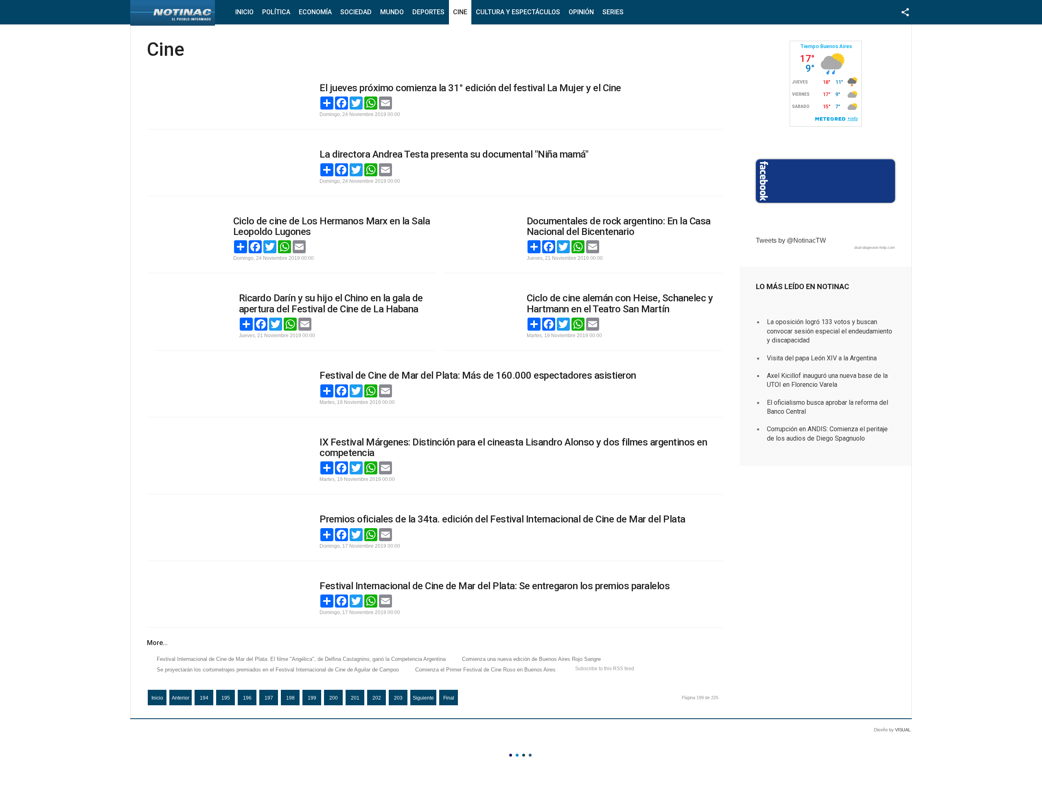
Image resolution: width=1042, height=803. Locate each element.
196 (247, 698)
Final (448, 698)
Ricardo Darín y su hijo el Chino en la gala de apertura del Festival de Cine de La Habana (331, 303)
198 (290, 698)
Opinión (581, 12)
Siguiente (423, 698)
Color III (523, 755)
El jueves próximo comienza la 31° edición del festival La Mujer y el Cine (470, 88)
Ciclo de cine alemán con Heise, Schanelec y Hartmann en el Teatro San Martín (620, 303)
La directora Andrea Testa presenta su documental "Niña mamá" (454, 154)
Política (276, 12)
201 (355, 698)
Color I (510, 755)
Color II (517, 755)
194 (204, 698)
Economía (315, 12)
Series (613, 12)
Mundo (392, 12)
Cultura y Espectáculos (518, 12)
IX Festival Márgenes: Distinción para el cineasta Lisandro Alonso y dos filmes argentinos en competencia (513, 448)
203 (398, 698)
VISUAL (903, 729)
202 (376, 698)
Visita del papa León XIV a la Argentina (822, 358)
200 (333, 698)
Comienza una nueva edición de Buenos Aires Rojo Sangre (531, 659)
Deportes (428, 12)
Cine (460, 12)
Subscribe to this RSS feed (604, 668)
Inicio (244, 12)
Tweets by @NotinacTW (791, 240)
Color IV (530, 755)
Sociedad (356, 12)
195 (225, 698)
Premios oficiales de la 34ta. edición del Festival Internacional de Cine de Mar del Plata (502, 519)
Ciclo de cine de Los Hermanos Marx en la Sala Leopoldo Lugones (331, 226)
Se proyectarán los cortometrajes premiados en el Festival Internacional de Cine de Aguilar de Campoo (278, 670)
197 (269, 698)
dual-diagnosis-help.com (874, 248)
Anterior (180, 698)
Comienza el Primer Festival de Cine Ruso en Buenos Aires (485, 670)
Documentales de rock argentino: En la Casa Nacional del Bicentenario (619, 226)
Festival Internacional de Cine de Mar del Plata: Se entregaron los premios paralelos (495, 586)
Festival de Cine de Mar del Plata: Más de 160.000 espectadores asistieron (478, 375)
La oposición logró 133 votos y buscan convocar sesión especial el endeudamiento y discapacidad (829, 331)
